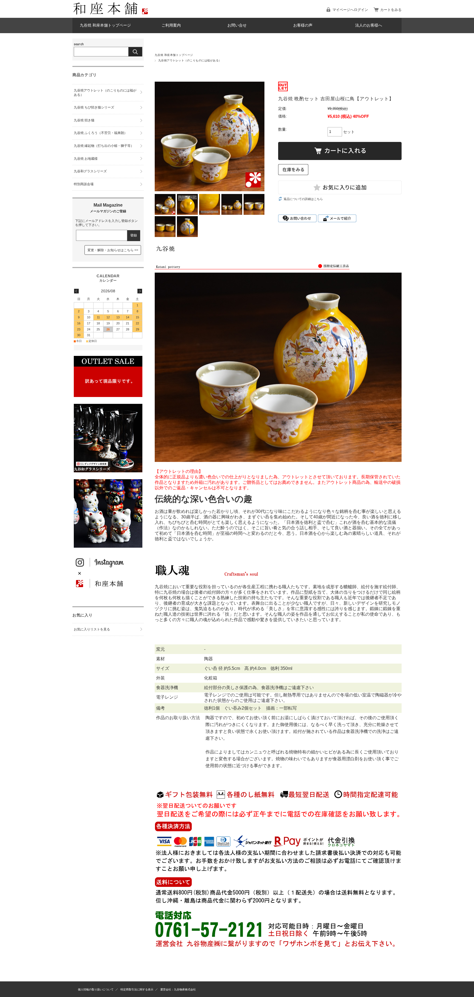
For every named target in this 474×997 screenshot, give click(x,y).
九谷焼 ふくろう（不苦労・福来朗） (100, 133)
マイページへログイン (350, 10)
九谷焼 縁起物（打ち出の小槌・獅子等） (104, 146)
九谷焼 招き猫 (84, 120)
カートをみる (391, 10)
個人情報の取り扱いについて (96, 989)
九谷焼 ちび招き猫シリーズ (94, 107)
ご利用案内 (171, 25)
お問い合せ (237, 25)
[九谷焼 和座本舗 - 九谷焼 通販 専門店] (113, 13)
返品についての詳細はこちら (303, 199)
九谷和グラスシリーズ (90, 171)
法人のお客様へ (368, 25)
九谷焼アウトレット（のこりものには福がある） (190, 60)
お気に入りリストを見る (92, 629)
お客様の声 (302, 25)
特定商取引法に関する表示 (136, 989)
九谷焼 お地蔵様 (86, 159)
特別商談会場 (84, 184)
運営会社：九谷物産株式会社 (178, 989)
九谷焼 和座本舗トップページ (105, 25)
